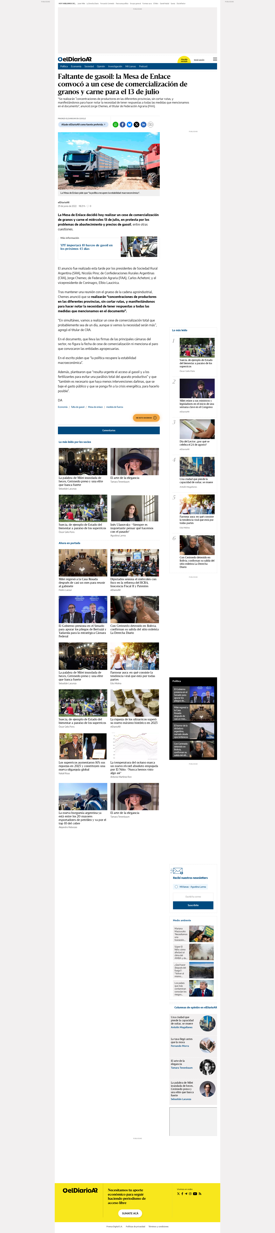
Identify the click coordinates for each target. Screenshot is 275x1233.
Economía (76, 66)
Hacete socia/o (184, 60)
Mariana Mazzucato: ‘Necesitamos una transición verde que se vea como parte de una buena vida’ (181, 934)
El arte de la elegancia (124, 478)
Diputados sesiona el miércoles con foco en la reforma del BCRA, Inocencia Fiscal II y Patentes (133, 582)
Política (64, 66)
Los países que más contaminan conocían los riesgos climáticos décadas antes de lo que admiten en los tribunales (181, 989)
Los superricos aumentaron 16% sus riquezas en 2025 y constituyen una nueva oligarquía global (82, 766)
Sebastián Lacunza (67, 488)
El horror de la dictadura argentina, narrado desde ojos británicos (181, 731)
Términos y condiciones (158, 1226)
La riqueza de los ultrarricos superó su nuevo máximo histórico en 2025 (134, 721)
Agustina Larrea (118, 535)
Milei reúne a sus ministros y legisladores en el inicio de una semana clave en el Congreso (197, 404)
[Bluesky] (129, 124)
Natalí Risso (64, 773)
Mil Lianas (130, 66)
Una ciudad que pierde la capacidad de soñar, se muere (196, 480)
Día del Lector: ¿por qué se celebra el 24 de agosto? (194, 443)
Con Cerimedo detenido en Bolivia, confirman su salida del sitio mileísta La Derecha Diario (134, 629)
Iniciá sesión (199, 60)
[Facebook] (122, 124)
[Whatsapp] (115, 124)
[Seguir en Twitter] (178, 1193)
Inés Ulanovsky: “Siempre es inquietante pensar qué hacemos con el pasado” (131, 528)
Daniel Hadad (164, 3)
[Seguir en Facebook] (182, 1193)
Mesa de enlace (95, 407)
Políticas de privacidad (135, 1226)
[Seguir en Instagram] (190, 1193)
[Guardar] (150, 124)
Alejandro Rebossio (68, 827)
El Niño (155, 3)
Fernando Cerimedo (107, 3)
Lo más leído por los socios (75, 441)
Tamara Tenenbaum (120, 481)
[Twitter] (136, 124)
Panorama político (122, 3)
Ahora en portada (69, 543)
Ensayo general (135, 3)
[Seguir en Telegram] (186, 1193)
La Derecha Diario (93, 3)
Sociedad (89, 66)
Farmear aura (147, 3)
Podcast (143, 66)
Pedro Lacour (65, 590)
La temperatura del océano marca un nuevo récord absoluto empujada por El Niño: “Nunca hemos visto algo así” (134, 768)
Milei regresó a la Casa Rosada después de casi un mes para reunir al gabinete (82, 582)
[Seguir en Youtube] (195, 1193)
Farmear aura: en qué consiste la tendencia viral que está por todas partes (132, 676)
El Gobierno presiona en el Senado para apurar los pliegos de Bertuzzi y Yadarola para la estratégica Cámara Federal (82, 631)
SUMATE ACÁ (130, 1213)
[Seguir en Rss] (200, 1193)
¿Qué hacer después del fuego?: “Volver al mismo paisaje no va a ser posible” (181, 970)
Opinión (101, 66)
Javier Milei (81, 3)
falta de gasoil (77, 407)
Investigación (115, 66)
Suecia (173, 3)
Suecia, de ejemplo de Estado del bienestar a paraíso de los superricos (82, 526)
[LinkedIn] (143, 124)
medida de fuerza (114, 407)
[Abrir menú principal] (215, 59)
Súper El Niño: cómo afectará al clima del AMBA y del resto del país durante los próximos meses (181, 952)
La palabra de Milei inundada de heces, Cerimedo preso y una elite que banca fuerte (81, 481)
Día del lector (181, 3)
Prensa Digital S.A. (114, 1226)
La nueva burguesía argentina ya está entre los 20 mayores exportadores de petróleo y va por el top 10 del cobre (82, 818)
